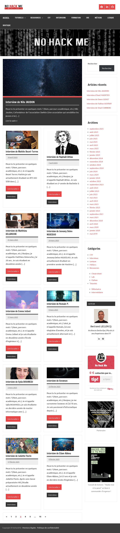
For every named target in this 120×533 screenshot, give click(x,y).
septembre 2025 (96, 128)
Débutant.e (96, 289)
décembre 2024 (96, 158)
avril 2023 (94, 201)
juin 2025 (93, 138)
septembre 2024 (96, 168)
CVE (87, 17)
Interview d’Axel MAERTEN (98, 95)
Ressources (35, 17)
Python (95, 280)
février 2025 (95, 151)
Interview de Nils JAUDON (20, 102)
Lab (93, 277)
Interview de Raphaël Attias (60, 157)
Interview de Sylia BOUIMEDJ (19, 381)
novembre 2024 (96, 161)
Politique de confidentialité (48, 528)
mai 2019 (93, 233)
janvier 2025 (95, 155)
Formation (76, 17)
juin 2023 (93, 194)
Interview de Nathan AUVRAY (99, 103)
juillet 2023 (94, 191)
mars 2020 (94, 227)
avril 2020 (94, 224)
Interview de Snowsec (57, 380)
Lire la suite (11, 120)
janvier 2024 (95, 178)
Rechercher (92, 63)
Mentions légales (29, 528)
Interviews (61, 17)
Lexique (110, 17)
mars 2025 (94, 148)
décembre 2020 (96, 220)
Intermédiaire (97, 292)
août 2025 (94, 132)
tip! (94, 379)
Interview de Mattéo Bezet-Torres (22, 151)
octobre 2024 (95, 165)
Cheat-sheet (97, 273)
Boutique (7, 25)
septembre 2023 (96, 184)
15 (40, 516)
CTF (49, 17)
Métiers (98, 17)
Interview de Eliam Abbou (59, 453)
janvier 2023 (95, 210)
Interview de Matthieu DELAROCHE (16, 232)
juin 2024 (93, 171)
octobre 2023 (95, 181)
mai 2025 (93, 142)
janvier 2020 (95, 230)
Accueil (6, 17)
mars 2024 (94, 174)
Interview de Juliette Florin (18, 456)
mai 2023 (93, 197)
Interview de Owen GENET (98, 99)
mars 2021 (94, 217)
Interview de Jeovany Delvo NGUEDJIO (59, 233)
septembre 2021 (96, 214)
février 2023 (95, 207)
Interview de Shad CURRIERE (99, 108)
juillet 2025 (94, 135)
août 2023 (94, 188)
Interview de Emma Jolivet (18, 311)
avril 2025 (94, 145)
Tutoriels (19, 17)
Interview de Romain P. (58, 304)
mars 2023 (94, 204)
